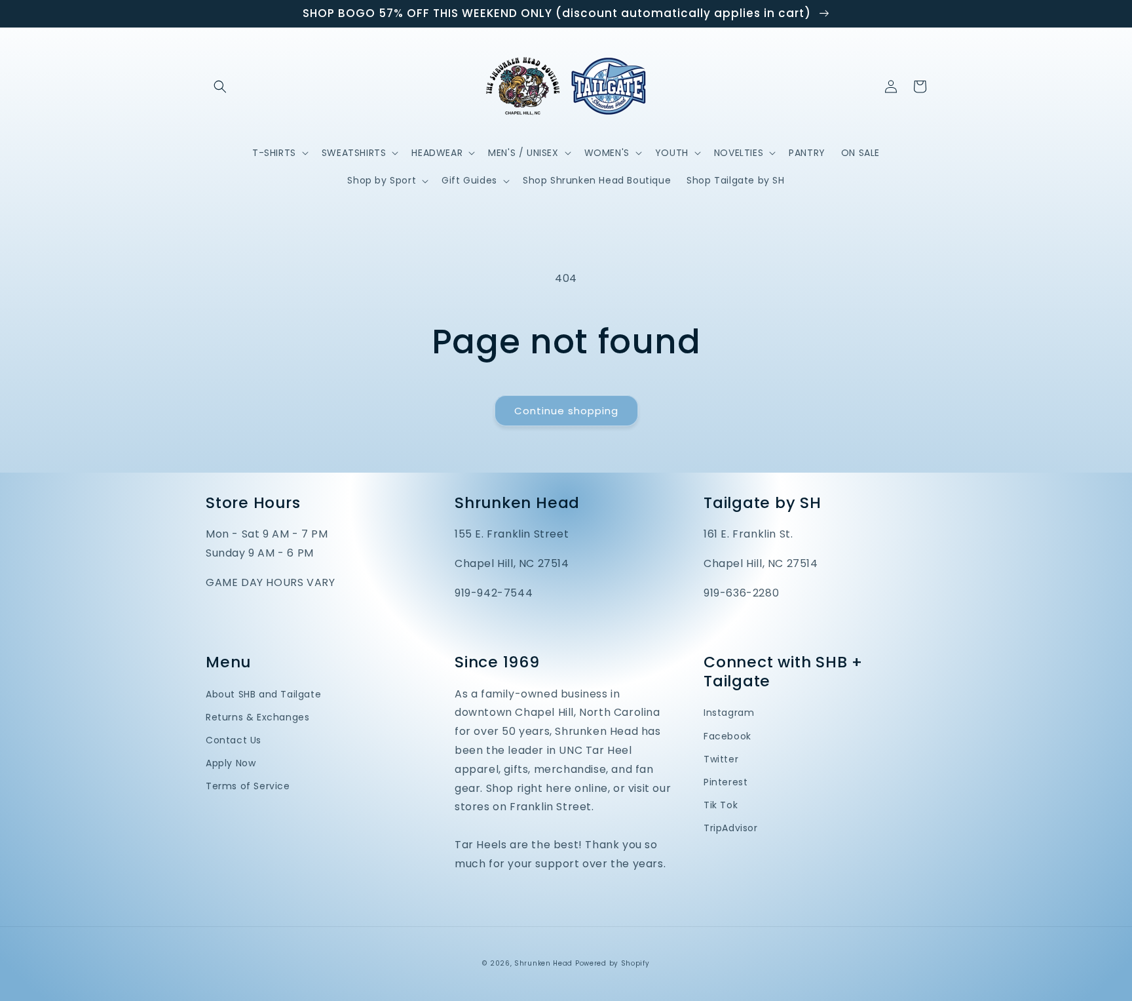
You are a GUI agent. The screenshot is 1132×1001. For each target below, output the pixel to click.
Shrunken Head (543, 963)
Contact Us (233, 740)
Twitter (721, 759)
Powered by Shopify (612, 963)
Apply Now (230, 763)
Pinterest (725, 782)
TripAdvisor (731, 827)
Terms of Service (248, 786)
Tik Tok (721, 805)
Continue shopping (566, 411)
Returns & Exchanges (257, 717)
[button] (220, 86)
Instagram (729, 712)
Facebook (727, 736)
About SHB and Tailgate (263, 694)
